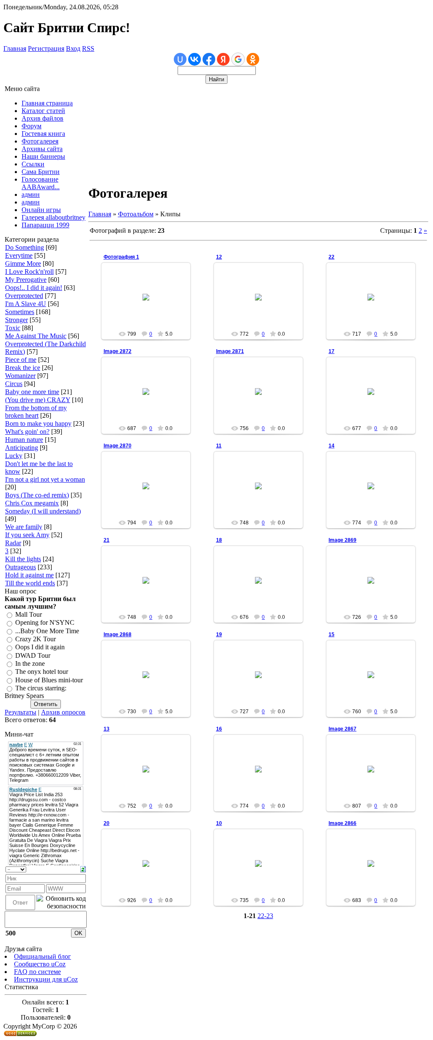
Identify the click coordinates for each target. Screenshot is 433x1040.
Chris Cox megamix (32, 503)
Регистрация (46, 48)
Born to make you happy (38, 423)
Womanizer (20, 375)
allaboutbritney (149, 304)
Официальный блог (42, 956)
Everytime (19, 255)
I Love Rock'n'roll (29, 271)
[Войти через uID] (180, 59)
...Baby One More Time (47, 630)
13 (107, 729)
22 (331, 257)
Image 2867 (342, 729)
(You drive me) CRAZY (37, 399)
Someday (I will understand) (43, 511)
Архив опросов (63, 712)
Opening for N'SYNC (44, 622)
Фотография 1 (121, 257)
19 (219, 634)
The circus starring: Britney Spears (35, 691)
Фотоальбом (135, 214)
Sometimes (19, 311)
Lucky (13, 455)
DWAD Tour (32, 655)
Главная (14, 48)
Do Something (24, 247)
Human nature (24, 439)
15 (331, 634)
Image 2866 (342, 823)
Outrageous (20, 567)
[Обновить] (83, 868)
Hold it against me (29, 575)
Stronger (16, 319)
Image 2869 (342, 540)
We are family (23, 526)
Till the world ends (30, 583)
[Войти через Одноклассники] (253, 59)
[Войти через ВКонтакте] (194, 59)
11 (219, 446)
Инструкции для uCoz (46, 979)
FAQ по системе (37, 971)
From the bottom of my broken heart (36, 411)
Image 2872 (118, 351)
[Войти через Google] (238, 59)
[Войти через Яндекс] (223, 59)
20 (107, 823)
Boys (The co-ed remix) (37, 495)
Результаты (20, 712)
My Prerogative (26, 279)
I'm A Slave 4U (25, 303)
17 (331, 351)
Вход (73, 48)
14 (331, 446)
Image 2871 (230, 351)
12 (219, 257)
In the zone (30, 663)
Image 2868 (118, 634)
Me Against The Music (35, 335)
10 (219, 823)
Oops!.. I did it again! (33, 287)
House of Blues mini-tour (49, 680)
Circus (13, 383)
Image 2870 (118, 446)
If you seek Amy (27, 534)
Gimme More (23, 263)
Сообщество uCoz (40, 964)
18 (219, 540)
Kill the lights (23, 559)
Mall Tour (28, 614)
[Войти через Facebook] (209, 59)
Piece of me (20, 359)
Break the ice (22, 367)
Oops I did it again (40, 647)
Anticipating (21, 447)
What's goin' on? (27, 431)
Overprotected (24, 295)
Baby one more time (32, 391)
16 (219, 729)
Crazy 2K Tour (35, 639)
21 (107, 540)
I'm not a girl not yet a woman (45, 479)
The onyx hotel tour (41, 672)
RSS (88, 48)
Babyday (262, 304)
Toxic (12, 327)
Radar (13, 542)
